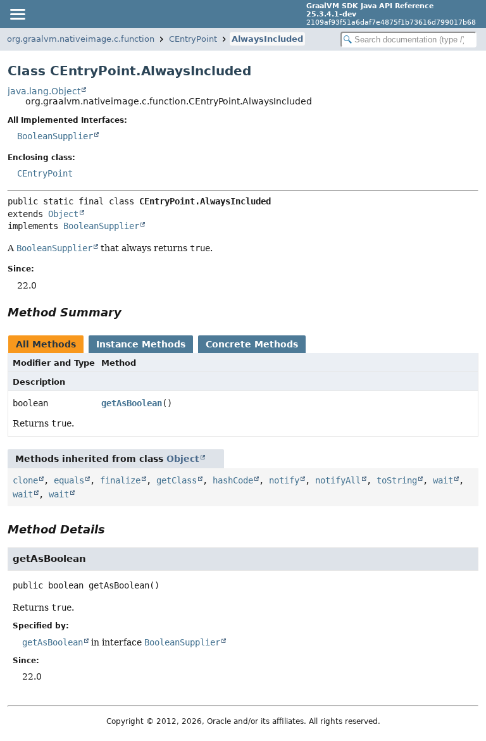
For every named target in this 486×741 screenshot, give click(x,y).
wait (443, 480)
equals (69, 480)
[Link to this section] (130, 312)
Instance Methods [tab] (140, 344)
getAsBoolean (131, 403)
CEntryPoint (193, 39)
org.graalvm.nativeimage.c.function (80, 39)
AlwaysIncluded (267, 39)
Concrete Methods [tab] (252, 344)
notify (284, 480)
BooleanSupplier (55, 136)
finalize (120, 480)
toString (397, 480)
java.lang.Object (44, 91)
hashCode (233, 480)
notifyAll (338, 480)
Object (63, 214)
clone (25, 480)
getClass (176, 480)
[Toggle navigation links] (17, 14)
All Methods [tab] (46, 344)
